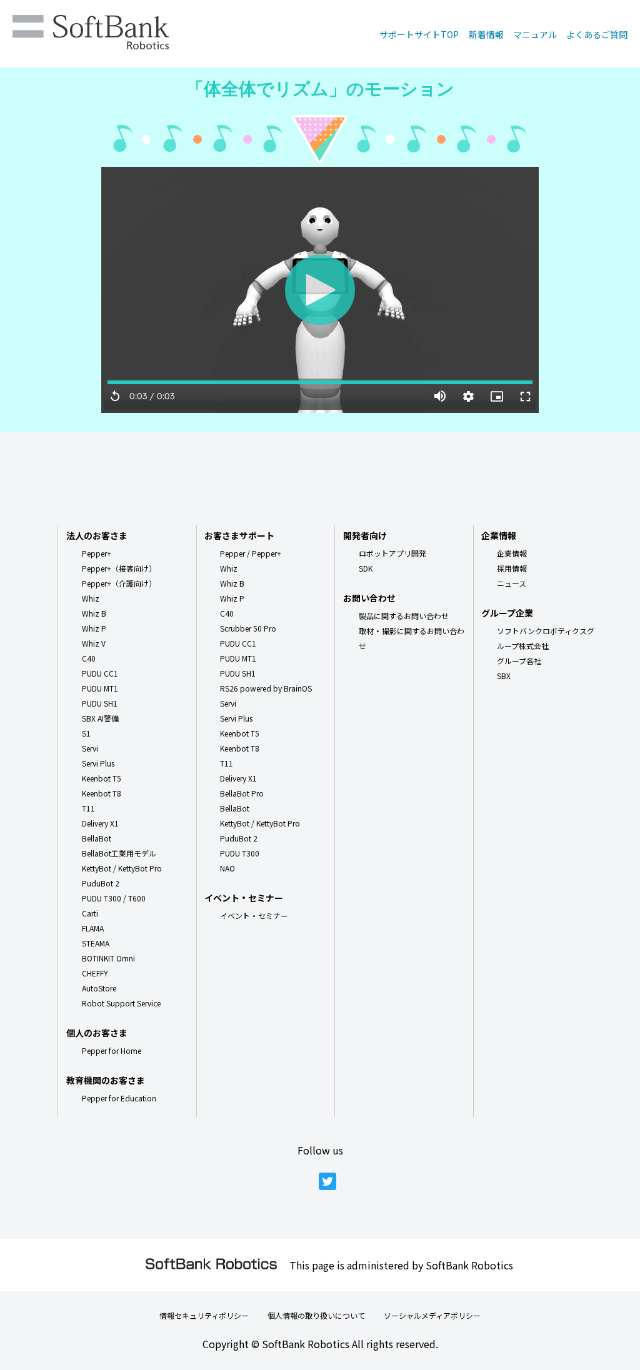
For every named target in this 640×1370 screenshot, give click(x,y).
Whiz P (94, 628)
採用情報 (512, 568)
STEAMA (95, 943)
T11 (88, 808)
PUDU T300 (239, 853)
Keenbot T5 (101, 778)
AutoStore (99, 988)
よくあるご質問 (597, 34)
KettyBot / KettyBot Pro (122, 868)
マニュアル (535, 34)
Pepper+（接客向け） (119, 568)
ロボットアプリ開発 (392, 553)
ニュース (511, 583)
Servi (90, 748)
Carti (90, 913)
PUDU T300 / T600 (114, 898)
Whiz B (94, 613)
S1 (86, 733)
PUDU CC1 (100, 673)
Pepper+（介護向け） (119, 583)
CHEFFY (95, 973)
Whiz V (94, 643)
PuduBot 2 (100, 883)
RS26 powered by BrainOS (266, 688)
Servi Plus (98, 763)
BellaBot (96, 838)
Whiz (90, 598)
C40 (89, 658)
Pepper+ (96, 553)
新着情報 (486, 34)
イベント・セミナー (254, 915)
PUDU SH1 (100, 703)
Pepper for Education (119, 1098)
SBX (504, 675)
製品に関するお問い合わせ (404, 615)
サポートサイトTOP (419, 34)
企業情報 (512, 553)
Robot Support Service (121, 1003)
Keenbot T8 (101, 793)
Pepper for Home (111, 1050)
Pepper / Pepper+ (250, 553)
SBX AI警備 (100, 718)
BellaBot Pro (242, 793)
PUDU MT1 (100, 688)
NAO (227, 868)
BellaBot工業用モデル (119, 853)
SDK (365, 568)
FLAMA (93, 928)
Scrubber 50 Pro (248, 628)
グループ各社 (519, 660)
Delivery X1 (100, 823)
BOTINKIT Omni (108, 958)
